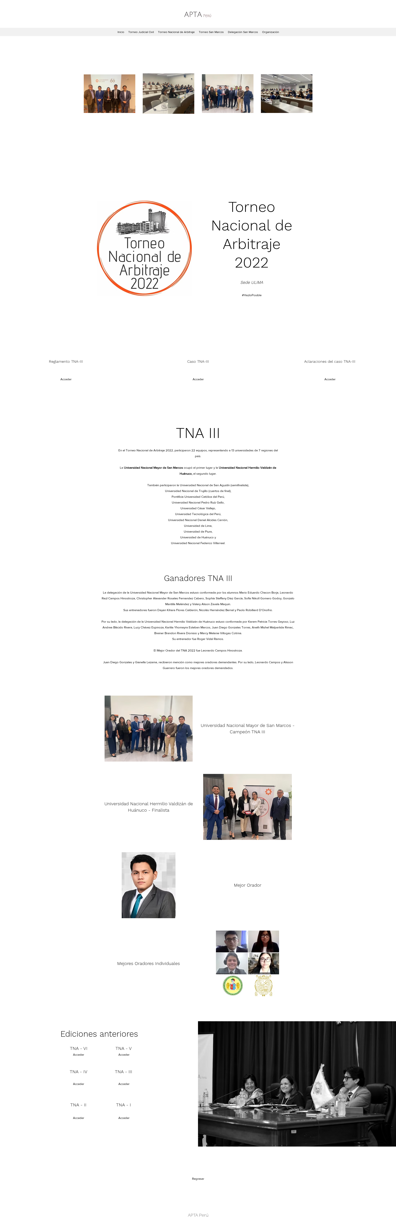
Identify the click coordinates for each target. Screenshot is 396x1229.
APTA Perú (198, 1215)
